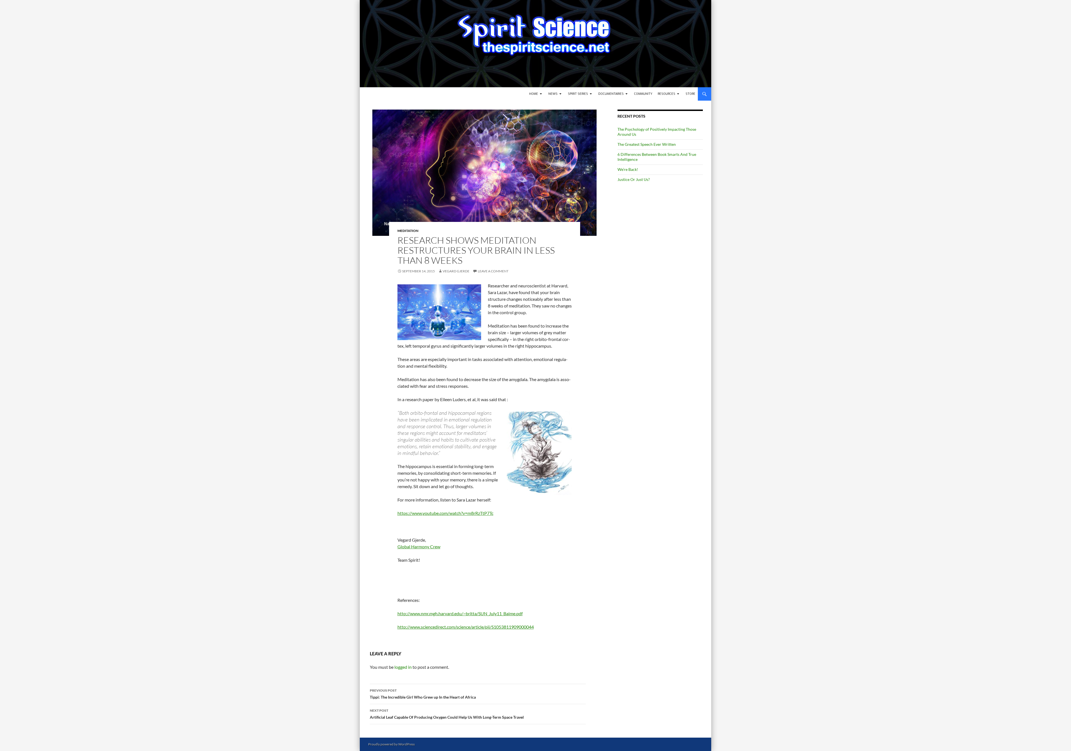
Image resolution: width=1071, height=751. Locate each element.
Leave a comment (493, 271)
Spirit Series (578, 94)
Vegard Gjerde (456, 271)
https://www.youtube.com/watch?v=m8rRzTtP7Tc (445, 513)
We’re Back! (627, 169)
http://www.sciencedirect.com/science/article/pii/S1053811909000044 (465, 626)
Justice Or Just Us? (633, 179)
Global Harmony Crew (418, 546)
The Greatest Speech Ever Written (646, 144)
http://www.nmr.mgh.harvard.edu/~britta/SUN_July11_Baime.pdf (460, 613)
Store (690, 94)
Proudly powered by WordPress (391, 744)
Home (533, 94)
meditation (407, 231)
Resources (666, 94)
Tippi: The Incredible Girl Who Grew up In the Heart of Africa (423, 693)
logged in (403, 667)
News (553, 94)
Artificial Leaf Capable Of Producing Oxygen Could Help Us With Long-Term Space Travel (447, 713)
